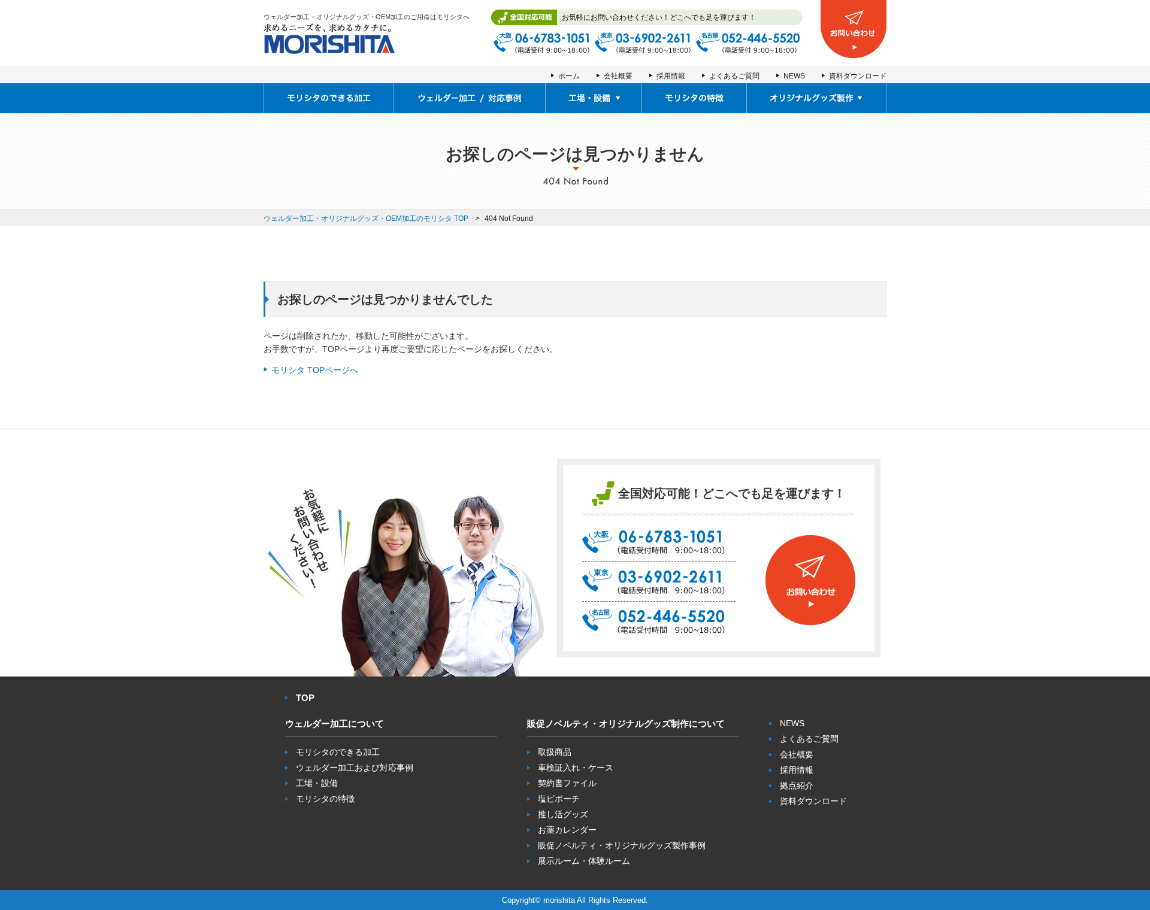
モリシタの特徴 (325, 798)
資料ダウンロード (857, 76)
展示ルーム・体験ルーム (584, 861)
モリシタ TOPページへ (314, 370)
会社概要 (618, 76)
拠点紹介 (796, 785)
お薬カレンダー (567, 830)
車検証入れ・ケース (575, 767)
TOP (305, 698)
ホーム (569, 76)
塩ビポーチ (559, 798)
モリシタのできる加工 (338, 752)
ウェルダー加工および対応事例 (354, 767)
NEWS (794, 76)
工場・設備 (317, 783)
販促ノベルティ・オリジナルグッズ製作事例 (622, 845)
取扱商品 (554, 752)
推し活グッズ (563, 814)
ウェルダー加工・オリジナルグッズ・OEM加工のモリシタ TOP (366, 218)
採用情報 (670, 76)
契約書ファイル (567, 783)
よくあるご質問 (734, 76)
